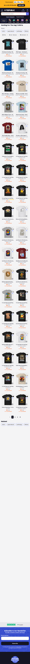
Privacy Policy (18, 646)
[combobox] (13, 13)
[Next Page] (20, 417)
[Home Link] (9, 10)
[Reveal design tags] (12, 49)
